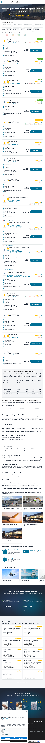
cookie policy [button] (5, 718)
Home (14, 6)
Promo (36, 728)
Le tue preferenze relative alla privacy (27, 741)
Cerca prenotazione (18, 2)
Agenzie (39, 728)
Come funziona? (13, 2)
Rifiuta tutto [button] (7, 738)
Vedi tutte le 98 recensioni (22, 682)
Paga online (35, 50)
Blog (33, 728)
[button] (27, 712)
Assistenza (30, 728)
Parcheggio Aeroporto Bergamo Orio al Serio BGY (24, 6)
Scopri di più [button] (14, 740)
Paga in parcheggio (35, 91)
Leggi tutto (40, 634)
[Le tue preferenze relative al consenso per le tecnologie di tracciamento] (5, 742)
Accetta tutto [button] (20, 738)
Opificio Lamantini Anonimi (38, 731)
